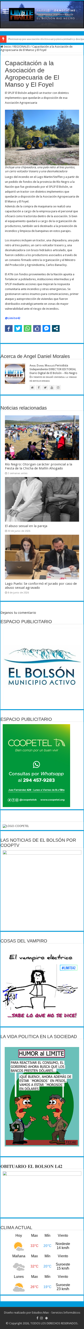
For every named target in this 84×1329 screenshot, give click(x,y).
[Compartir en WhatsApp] (27, 328)
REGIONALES (21, 46)
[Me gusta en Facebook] (37, 328)
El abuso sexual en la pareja (26, 526)
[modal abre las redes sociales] (56, 328)
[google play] (46, 1318)
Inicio (7, 46)
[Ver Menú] (5, 11)
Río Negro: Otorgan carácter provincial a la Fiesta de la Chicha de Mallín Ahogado (38, 466)
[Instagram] (41, 1318)
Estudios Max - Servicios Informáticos (56, 1312)
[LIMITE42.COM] (42, 14)
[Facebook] (37, 1318)
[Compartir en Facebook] (9, 328)
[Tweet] (18, 328)
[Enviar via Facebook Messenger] (46, 328)
